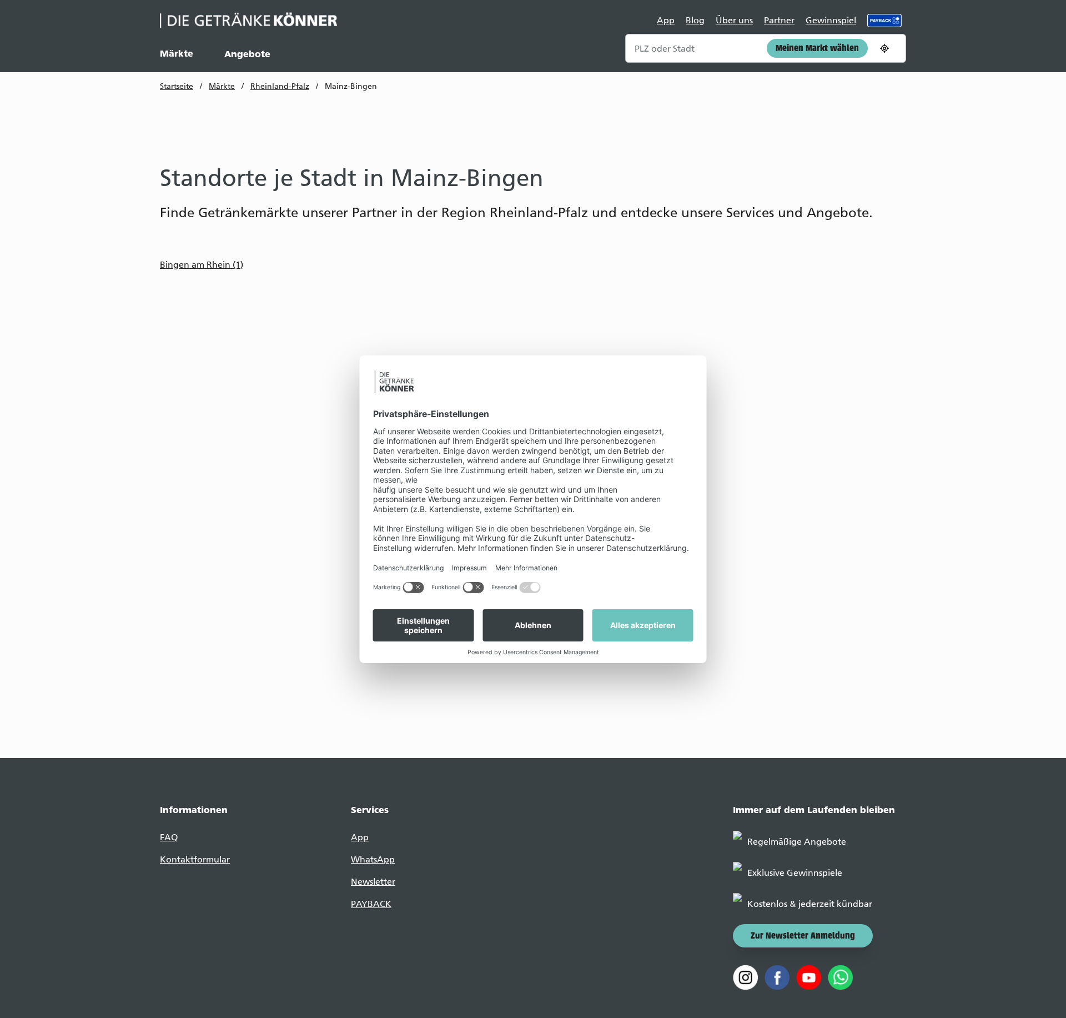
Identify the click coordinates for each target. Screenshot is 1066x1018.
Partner (779, 20)
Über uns (734, 20)
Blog (695, 20)
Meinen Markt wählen (817, 49)
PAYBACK (371, 904)
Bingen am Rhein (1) (201, 264)
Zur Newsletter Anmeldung (803, 936)
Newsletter (373, 881)
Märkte (176, 53)
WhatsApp (373, 859)
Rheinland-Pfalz (279, 86)
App (666, 20)
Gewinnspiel (831, 20)
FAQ (169, 837)
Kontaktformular (195, 859)
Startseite (176, 86)
